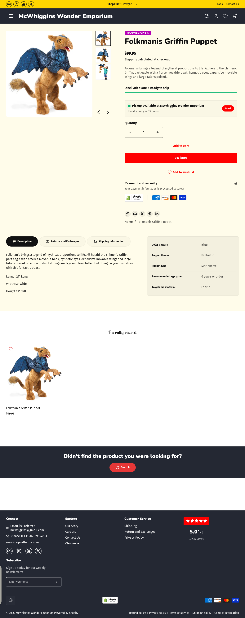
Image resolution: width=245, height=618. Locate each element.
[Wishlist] (225, 16)
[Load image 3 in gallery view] (103, 72)
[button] (206, 16)
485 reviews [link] (196, 539)
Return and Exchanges (139, 531)
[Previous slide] (98, 112)
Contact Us (72, 537)
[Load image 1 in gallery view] (103, 38)
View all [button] (228, 108)
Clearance (72, 543)
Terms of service (179, 613)
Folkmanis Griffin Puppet (154, 222)
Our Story (71, 526)
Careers (70, 531)
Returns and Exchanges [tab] (65, 241)
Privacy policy (157, 613)
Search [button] (125, 467)
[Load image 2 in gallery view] (103, 55)
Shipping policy (202, 613)
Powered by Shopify (66, 613)
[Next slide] (107, 112)
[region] (122, 4)
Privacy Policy (134, 537)
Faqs (220, 4)
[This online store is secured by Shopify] (134, 198)
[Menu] (10, 16)
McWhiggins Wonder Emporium (35, 613)
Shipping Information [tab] (111, 241)
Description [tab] (24, 241)
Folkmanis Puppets (138, 33)
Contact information (226, 613)
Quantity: (131, 123)
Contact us (232, 4)
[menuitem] (93, 526)
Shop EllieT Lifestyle (120, 4)
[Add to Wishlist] (10, 348)
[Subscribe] (56, 581)
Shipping (131, 59)
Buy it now (181, 158)
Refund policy (137, 613)
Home (129, 222)
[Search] (206, 16)
